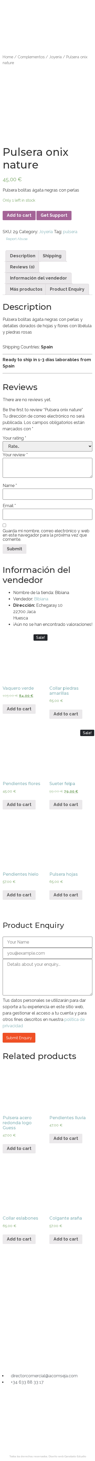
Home (8, 57)
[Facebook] (47, 1357)
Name (10, 486)
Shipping (52, 255)
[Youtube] (67, 1357)
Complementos (31, 57)
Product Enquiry (67, 289)
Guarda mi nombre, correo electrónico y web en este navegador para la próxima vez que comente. (46, 535)
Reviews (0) (22, 266)
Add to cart (19, 215)
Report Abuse (16, 239)
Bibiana (41, 598)
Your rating (14, 438)
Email (9, 506)
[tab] (23, 256)
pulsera (70, 231)
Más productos (26, 289)
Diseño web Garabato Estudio (67, 1456)
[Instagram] (27, 1357)
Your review (15, 455)
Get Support (54, 215)
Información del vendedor (38, 278)
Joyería (55, 57)
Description (22, 255)
